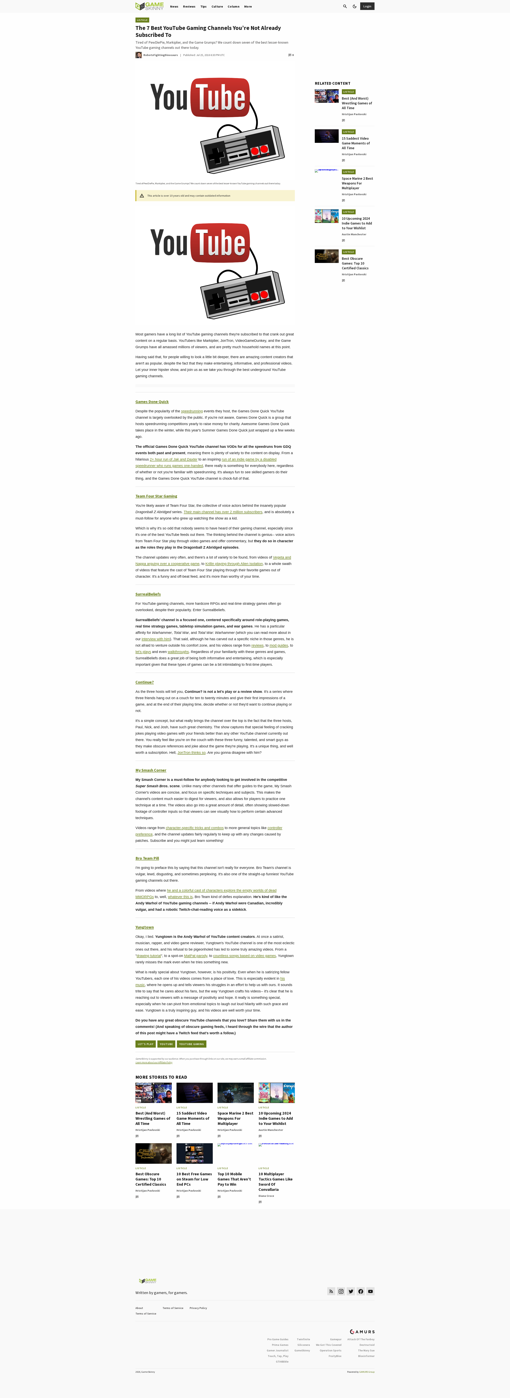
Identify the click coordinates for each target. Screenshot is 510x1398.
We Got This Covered (328, 1345)
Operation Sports (330, 1350)
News (174, 6)
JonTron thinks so (192, 753)
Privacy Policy (198, 1308)
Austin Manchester (271, 1130)
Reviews (189, 6)
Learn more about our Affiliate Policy (153, 1062)
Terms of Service (173, 1308)
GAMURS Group (367, 1371)
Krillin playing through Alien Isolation (234, 564)
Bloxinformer (366, 1356)
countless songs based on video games (244, 956)
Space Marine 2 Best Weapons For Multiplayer (235, 1118)
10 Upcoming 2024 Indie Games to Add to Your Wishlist (276, 1118)
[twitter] (351, 1291)
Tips (203, 6)
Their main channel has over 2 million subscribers (223, 512)
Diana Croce (266, 1196)
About (139, 1308)
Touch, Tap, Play (278, 1356)
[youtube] (370, 1291)
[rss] (331, 1291)
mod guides (279, 645)
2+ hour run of (173, 459)
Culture (217, 6)
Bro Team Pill (147, 858)
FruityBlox (335, 1356)
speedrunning (192, 411)
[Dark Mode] (355, 6)
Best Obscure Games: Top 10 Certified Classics (150, 1179)
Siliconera (303, 1345)
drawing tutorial (149, 956)
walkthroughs (178, 652)
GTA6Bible (282, 1361)
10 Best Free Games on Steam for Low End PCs (194, 1179)
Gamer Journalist (277, 1350)
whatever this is (180, 897)
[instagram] (341, 1291)
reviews (257, 645)
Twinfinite (303, 1339)
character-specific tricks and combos (195, 828)
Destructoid (367, 1345)
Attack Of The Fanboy (361, 1339)
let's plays (143, 652)
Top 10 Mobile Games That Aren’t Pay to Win (234, 1179)
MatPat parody (195, 956)
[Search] (345, 6)
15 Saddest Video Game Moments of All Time (193, 1118)
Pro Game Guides (277, 1339)
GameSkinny (302, 1350)
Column (233, 6)
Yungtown (144, 926)
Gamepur (335, 1339)
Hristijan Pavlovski (147, 1130)
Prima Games (280, 1345)
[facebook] (361, 1291)
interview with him (156, 639)
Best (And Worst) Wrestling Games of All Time (152, 1118)
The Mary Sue (366, 1350)
